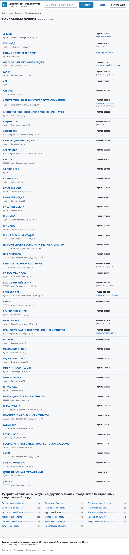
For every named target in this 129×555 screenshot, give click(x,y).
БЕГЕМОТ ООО (11, 178)
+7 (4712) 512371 (103, 415)
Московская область (12, 516)
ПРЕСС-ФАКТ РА (11, 405)
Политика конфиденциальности (40, 550)
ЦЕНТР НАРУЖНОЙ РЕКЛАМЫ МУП (23, 472)
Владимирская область (99, 503)
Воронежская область (13, 507)
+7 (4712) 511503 (103, 206)
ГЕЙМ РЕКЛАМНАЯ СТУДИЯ (18, 235)
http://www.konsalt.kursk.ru (107, 295)
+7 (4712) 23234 (102, 443)
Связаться (6, 550)
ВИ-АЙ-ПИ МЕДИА (13, 197)
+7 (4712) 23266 (102, 159)
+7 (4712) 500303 (103, 320)
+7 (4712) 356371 (103, 405)
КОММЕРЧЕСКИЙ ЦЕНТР (17, 282)
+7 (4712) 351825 (103, 387)
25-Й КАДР (9, 43)
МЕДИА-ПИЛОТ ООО (14, 348)
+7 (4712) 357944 (103, 282)
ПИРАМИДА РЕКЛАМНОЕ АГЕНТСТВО (24, 396)
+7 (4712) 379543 (103, 100)
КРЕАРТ (7, 301)
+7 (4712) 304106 (103, 169)
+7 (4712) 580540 (103, 225)
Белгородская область (13, 503)
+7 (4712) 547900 (103, 254)
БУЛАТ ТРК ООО (12, 187)
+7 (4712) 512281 (103, 339)
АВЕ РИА (8, 90)
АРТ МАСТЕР (10, 149)
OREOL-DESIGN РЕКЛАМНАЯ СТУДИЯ (24, 62)
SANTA (6, 71)
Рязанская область (97, 516)
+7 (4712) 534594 (103, 188)
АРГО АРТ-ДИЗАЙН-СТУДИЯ (19, 140)
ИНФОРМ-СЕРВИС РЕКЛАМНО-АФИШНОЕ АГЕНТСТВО (33, 244)
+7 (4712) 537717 (103, 216)
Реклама (18, 13)
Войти (103, 4)
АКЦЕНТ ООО (10, 121)
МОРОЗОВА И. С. (12, 377)
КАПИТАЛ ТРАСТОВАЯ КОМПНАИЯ (22, 263)
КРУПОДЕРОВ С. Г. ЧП (15, 310)
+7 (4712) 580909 (103, 462)
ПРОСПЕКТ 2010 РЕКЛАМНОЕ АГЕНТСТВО (26, 415)
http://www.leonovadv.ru (106, 333)
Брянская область (54, 503)
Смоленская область (12, 521)
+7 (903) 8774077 (103, 292)
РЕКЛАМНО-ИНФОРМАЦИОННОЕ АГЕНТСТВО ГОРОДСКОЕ (36, 443)
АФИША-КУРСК (11, 168)
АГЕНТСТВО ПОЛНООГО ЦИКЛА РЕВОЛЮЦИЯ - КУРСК (33, 111)
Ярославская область (55, 525)
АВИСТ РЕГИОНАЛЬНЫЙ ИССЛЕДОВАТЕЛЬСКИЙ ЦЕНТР (34, 100)
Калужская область (97, 507)
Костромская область (12, 512)
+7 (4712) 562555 (103, 112)
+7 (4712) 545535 (103, 349)
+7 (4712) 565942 (103, 425)
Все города (18, 550)
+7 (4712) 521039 (103, 140)
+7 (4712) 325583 (103, 263)
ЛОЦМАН (8, 339)
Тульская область (10, 525)
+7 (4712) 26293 (102, 472)
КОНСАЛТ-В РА (11, 292)
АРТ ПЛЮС (9, 159)
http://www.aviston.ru (105, 103)
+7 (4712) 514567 (103, 244)
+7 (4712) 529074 (103, 178)
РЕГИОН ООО (10, 434)
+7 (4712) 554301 (103, 71)
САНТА (6, 453)
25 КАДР (7, 33)
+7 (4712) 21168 (102, 301)
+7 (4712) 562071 (103, 377)
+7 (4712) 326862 (103, 131)
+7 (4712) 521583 (103, 34)
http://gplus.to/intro (104, 52)
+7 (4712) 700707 (103, 434)
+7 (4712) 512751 (103, 81)
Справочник (7, 13)
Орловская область (54, 516)
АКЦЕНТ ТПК (10, 130)
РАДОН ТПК (9, 424)
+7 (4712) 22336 (102, 273)
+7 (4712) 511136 (103, 368)
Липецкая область (97, 512)
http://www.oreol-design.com (108, 65)
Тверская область (96, 521)
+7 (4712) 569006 (103, 121)
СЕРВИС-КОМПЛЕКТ (14, 462)
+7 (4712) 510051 (103, 311)
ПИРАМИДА (10, 386)
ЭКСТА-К (7, 481)
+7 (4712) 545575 (103, 358)
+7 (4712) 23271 (102, 197)
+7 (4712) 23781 (102, 43)
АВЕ (5, 81)
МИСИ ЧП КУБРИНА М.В (17, 367)
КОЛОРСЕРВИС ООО (14, 273)
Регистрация (118, 4)
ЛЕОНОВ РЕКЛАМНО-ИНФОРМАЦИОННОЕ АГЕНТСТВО (34, 330)
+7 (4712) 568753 (103, 62)
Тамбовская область (55, 521)
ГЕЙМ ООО (9, 216)
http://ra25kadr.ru (103, 37)
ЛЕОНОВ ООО (11, 320)
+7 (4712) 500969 (103, 481)
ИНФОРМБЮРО (12, 254)
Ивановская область (55, 507)
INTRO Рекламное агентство (20, 52)
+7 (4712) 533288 (103, 150)
